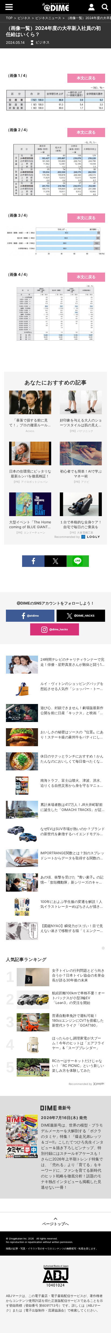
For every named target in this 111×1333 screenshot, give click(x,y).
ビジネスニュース (48, 18)
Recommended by (67, 537)
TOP (9, 18)
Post (55, 561)
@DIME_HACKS (84, 615)
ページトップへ (55, 1223)
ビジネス (24, 18)
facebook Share (33, 561)
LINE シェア (78, 561)
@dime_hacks (58, 629)
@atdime (33, 615)
